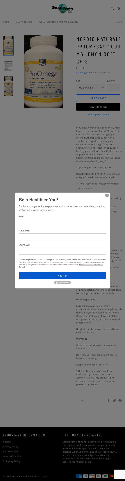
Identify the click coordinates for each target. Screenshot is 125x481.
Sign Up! (62, 275)
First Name (24, 230)
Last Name (24, 245)
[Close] (107, 195)
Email (22, 216)
